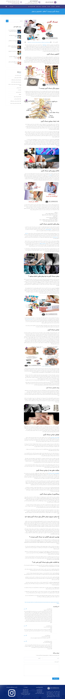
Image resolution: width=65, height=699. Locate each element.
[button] (6, 7)
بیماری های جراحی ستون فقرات (45, 42)
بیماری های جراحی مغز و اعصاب (16, 82)
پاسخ (25, 608)
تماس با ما (11, 6)
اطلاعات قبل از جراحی (17, 77)
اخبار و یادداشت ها (18, 75)
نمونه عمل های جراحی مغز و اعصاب (15, 103)
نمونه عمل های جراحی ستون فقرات (15, 101)
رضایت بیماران (38, 6)
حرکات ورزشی (19, 87)
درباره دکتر (53, 6)
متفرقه (20, 94)
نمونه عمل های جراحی (17, 98)
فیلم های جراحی (18, 92)
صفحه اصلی (58, 6)
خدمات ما (48, 6)
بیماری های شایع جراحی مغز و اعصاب (21, 6)
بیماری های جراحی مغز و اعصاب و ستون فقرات (34, 42)
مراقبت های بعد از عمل (31, 6)
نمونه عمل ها (44, 6)
